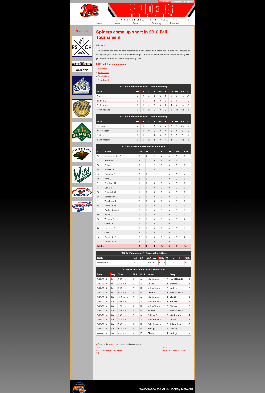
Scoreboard (103, 79)
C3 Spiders (164, 1)
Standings (102, 68)
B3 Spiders (176, 1)
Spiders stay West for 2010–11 (174, 350)
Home (99, 23)
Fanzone (174, 23)
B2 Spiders (188, 1)
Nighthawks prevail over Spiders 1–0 (109, 351)
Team (136, 23)
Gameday (156, 23)
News (117, 23)
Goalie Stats (103, 76)
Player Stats (103, 72)
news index (113, 344)
